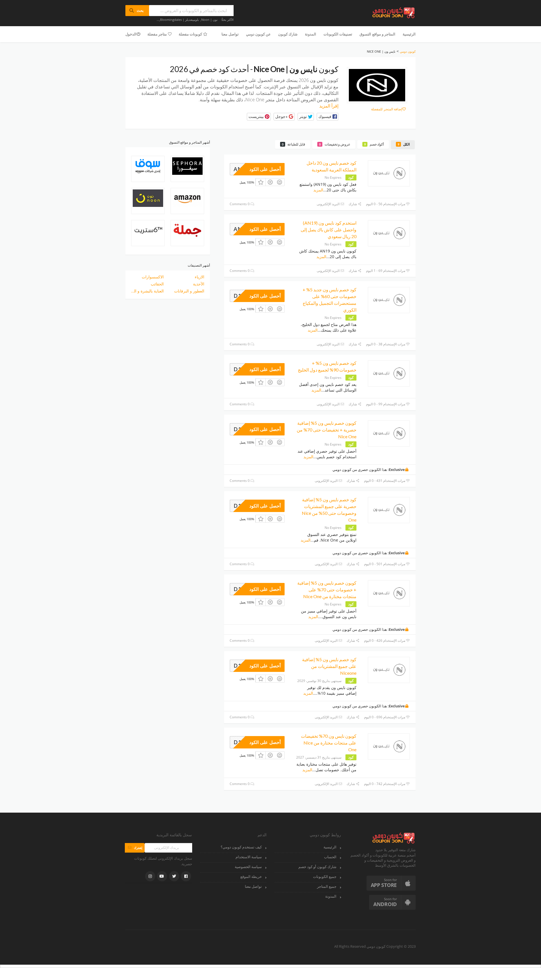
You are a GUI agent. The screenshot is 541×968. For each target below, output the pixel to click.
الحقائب (157, 284)
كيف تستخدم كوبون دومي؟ (241, 847)
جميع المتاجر (326, 886)
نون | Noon (209, 19)
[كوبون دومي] (394, 12)
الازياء (199, 277)
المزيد (318, 190)
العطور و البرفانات (189, 291)
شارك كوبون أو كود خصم (317, 866)
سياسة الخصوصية (248, 866)
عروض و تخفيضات (334, 144)
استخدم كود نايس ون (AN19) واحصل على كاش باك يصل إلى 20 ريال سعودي (328, 229)
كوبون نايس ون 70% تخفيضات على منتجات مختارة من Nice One (328, 742)
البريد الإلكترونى (328, 204)
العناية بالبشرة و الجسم (147, 291)
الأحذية (198, 284)
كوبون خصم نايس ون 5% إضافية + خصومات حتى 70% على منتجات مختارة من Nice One (326, 589)
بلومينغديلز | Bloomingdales (179, 19)
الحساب (330, 857)
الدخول (130, 34)
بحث (137, 10)
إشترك (134, 847)
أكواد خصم (374, 144)
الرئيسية (409, 34)
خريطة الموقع (251, 876)
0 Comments (240, 204)
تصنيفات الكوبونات (337, 34)
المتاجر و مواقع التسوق (377, 34)
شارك (353, 204)
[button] (327, 116)
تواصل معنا (229, 34)
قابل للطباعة (293, 144)
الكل (404, 144)
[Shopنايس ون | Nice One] (377, 85)
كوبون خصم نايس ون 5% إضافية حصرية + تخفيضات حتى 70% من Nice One (326, 429)
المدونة (310, 34)
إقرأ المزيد (328, 106)
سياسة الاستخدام (249, 857)
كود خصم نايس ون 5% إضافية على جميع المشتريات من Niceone (329, 666)
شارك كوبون (288, 34)
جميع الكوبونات (324, 876)
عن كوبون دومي (258, 34)
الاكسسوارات (153, 277)
